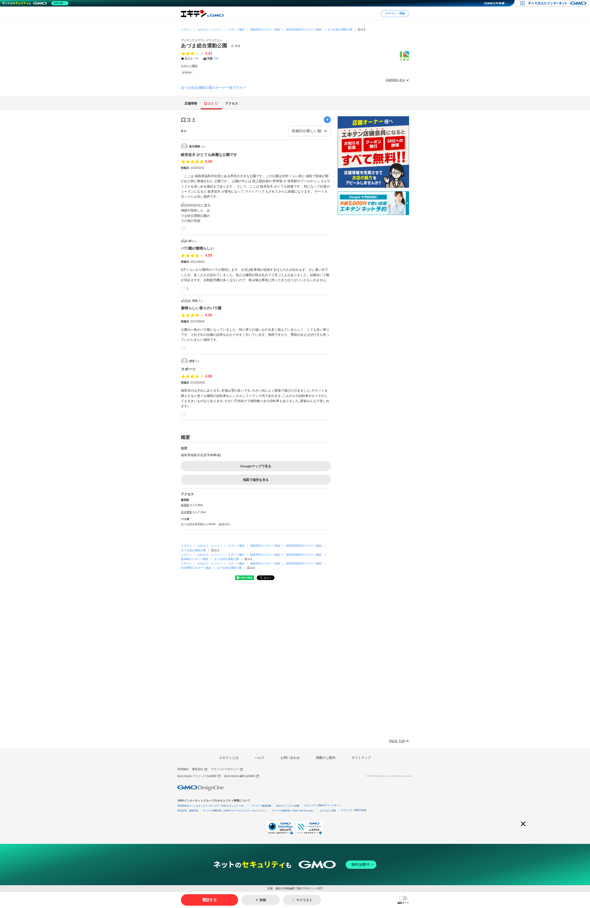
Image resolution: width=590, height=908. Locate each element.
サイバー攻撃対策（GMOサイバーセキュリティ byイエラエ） (235, 810)
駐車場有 (187, 72)
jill (193, 241)
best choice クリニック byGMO (196, 776)
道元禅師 (197, 146)
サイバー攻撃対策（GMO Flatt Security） (293, 810)
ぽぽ (194, 361)
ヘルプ (259, 757)
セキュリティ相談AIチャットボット (322, 805)
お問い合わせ (290, 757)
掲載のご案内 (325, 757)
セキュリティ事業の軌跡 (353, 810)
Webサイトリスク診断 (287, 805)
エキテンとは (229, 757)
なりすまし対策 (328, 810)
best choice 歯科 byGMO (239, 776)
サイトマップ (361, 757)
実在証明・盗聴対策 (187, 810)
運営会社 (197, 769)
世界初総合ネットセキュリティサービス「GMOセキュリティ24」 (211, 805)
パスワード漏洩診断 (261, 805)
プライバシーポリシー (225, 769)
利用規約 (183, 769)
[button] (403, 900)
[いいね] (183, 229)
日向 (197, 300)
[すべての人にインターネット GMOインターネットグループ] (558, 3)
